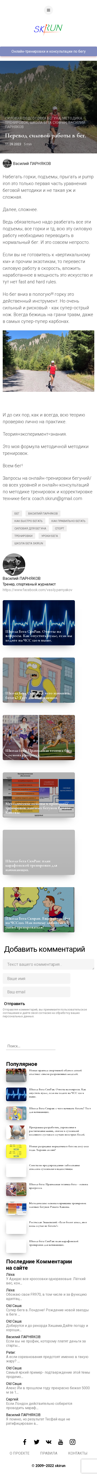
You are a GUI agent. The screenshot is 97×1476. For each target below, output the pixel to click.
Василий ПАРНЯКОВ (32, 163)
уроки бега (49, 536)
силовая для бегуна (30, 528)
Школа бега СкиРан (48, 122)
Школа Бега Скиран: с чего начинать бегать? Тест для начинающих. (37, 695)
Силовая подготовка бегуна (32, 118)
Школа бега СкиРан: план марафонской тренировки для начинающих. (31, 865)
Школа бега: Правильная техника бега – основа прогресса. (38, 752)
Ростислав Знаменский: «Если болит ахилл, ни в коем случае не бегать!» (58, 1224)
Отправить (14, 1003)
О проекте (19, 1453)
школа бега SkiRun (28, 543)
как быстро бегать (28, 521)
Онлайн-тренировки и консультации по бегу (49, 51)
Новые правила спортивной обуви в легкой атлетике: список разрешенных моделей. (55, 1072)
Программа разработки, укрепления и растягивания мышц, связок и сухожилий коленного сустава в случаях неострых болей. (57, 1131)
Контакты (78, 1453)
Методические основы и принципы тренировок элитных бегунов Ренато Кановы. (37, 808)
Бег (16, 513)
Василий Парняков (43, 513)
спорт (59, 528)
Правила (48, 1453)
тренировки (23, 536)
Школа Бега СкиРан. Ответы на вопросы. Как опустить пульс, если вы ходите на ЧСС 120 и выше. (38, 636)
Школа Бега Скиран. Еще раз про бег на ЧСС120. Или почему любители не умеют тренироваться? (37, 923)
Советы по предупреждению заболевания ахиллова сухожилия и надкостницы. (54, 1167)
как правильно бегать (68, 521)
